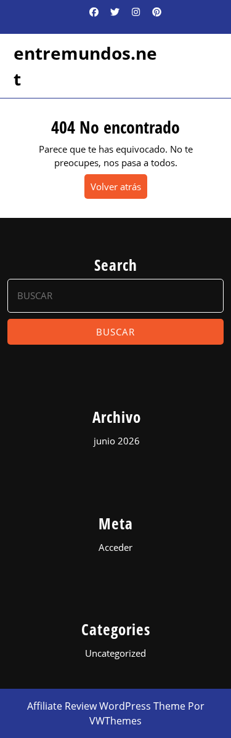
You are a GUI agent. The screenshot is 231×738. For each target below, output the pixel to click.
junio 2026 (117, 441)
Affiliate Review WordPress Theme (106, 706)
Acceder (115, 547)
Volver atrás (119, 189)
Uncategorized (115, 653)
